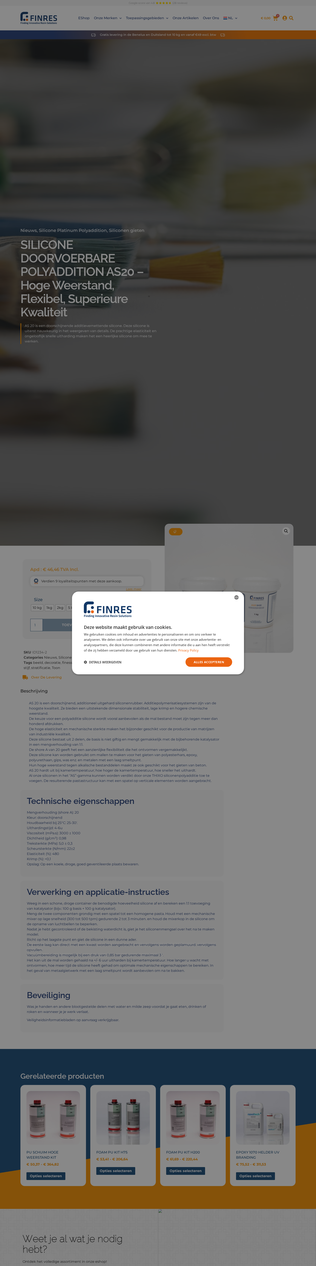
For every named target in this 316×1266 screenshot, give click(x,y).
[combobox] (236, 597)
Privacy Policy (188, 650)
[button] (102, 662)
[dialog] (158, 633)
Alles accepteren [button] (209, 662)
